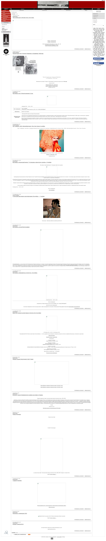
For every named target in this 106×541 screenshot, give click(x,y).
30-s (98, 46)
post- (96, 51)
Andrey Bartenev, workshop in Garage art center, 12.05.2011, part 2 (52, 387)
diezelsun (103, 47)
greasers (97, 39)
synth (100, 47)
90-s (101, 31)
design (99, 31)
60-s (94, 29)
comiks (103, 49)
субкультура (95, 52)
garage (94, 33)
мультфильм (95, 32)
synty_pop (99, 54)
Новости (22, 9)
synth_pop (98, 37)
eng (102, 0)
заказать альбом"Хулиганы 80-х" (6, 46)
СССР (103, 28)
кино (96, 29)
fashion (101, 29)
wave (95, 53)
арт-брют (95, 34)
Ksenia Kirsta (55, 337)
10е (93, 51)
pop (95, 46)
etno (101, 46)
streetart (98, 56)
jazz (103, 39)
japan (101, 51)
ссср (103, 48)
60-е (96, 55)
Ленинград (102, 55)
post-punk (103, 32)
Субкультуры (44, 10)
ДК (98, 52)
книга (97, 33)
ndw (93, 41)
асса (100, 49)
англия (98, 43)
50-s (102, 35)
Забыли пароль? (5, 29)
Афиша (86, 10)
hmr (99, 46)
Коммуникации (5, 16)
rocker (102, 37)
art (103, 30)
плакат (98, 51)
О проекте (4, 10)
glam (94, 55)
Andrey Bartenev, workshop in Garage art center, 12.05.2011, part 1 (52, 385)
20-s (95, 39)
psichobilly (102, 33)
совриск (100, 40)
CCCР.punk (99, 53)
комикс (95, 37)
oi (104, 42)
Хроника (4, 14)
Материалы (22, 10)
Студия (82, 9)
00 (97, 38)
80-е (97, 50)
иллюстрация (96, 45)
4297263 (74, 306)
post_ (96, 43)
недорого (95, 38)
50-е (98, 49)
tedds (97, 40)
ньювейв (103, 54)
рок (99, 33)
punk (103, 34)
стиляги (101, 43)
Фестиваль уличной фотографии (71, 264)
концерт (99, 32)
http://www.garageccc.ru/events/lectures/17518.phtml (51, 408)
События (95, 22)
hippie (101, 39)
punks (101, 30)
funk (101, 48)
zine (103, 50)
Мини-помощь (98, 11)
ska (93, 49)
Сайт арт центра (52, 507)
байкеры (95, 35)
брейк (104, 51)
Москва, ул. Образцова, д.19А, (51, 154)
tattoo (100, 34)
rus (104, 0)
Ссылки (62, 9)
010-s (103, 40)
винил (103, 36)
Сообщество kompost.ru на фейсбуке (98, 65)
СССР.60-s (100, 50)
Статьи (43, 9)
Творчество (5, 18)
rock (103, 29)
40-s (98, 55)
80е (98, 34)
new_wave (99, 36)
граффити (97, 42)
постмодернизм (95, 47)
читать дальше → (53, 474)
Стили (4, 12)
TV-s (104, 52)
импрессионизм (101, 38)
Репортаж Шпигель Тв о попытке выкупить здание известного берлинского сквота (51, 505)
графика (95, 36)
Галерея (4, 20)
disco (94, 42)
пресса (94, 40)
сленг (96, 48)
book (100, 44)
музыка (100, 28)
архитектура (95, 54)
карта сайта (59, 536)
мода (95, 30)
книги (95, 50)
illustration (99, 35)
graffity (102, 44)
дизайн (96, 31)
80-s (98, 29)
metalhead (103, 41)
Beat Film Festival (49, 337)
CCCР (97, 28)
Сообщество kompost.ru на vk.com (98, 60)
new (94, 48)
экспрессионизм (98, 41)
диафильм (101, 45)
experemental (96, 44)
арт (103, 42)
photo (94, 28)
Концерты (95, 21)
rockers (100, 42)
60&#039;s (101, 52)
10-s (102, 53)
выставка (98, 30)
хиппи (96, 49)
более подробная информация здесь (51, 45)
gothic (99, 48)
